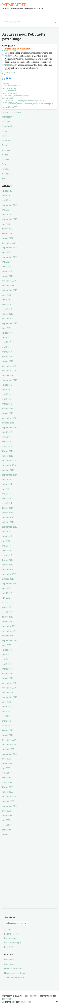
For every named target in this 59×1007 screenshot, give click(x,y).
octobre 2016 (8, 375)
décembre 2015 (9, 418)
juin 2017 (6, 337)
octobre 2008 (8, 801)
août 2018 (6, 295)
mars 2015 (7, 446)
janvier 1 (6, 834)
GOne (4, 79)
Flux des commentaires (14, 973)
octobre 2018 (8, 285)
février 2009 (7, 787)
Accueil (7, 929)
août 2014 (6, 479)
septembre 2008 (9, 806)
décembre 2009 (9, 740)
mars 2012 (7, 612)
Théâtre (5, 169)
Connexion (9, 964)
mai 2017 (6, 342)
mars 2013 (7, 555)
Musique (6, 121)
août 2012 (6, 588)
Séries (5, 155)
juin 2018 (6, 300)
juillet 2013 (7, 536)
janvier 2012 (7, 621)
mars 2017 (7, 352)
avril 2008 (6, 830)
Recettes (6, 140)
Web (4, 178)
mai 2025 (6, 210)
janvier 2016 (7, 413)
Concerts (6, 69)
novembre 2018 (9, 281)
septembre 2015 (9, 427)
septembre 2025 (9, 205)
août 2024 (6, 214)
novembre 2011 (9, 631)
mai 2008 (6, 825)
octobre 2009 (8, 749)
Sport (4, 164)
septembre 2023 (9, 219)
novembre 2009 (9, 744)
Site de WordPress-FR (14, 977)
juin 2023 (6, 224)
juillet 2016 (7, 385)
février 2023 (7, 229)
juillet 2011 (7, 650)
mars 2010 (7, 725)
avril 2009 (6, 778)
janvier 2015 (7, 456)
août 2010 (6, 702)
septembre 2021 (9, 248)
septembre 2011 (9, 640)
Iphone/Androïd (9, 88)
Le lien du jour (8, 107)
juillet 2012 (7, 593)
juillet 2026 (7, 191)
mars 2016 (7, 404)
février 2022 (7, 233)
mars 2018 (7, 309)
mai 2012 (6, 602)
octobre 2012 (8, 579)
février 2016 (7, 408)
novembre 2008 (9, 796)
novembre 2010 (9, 688)
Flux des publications (13, 968)
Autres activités (9, 50)
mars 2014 (7, 503)
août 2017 (6, 328)
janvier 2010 (7, 735)
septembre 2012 (9, 584)
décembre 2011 (9, 626)
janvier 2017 (7, 361)
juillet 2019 (7, 271)
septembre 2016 (9, 380)
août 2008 (6, 811)
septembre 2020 (9, 257)
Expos (5, 74)
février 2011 (7, 673)
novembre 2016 (9, 371)
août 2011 (6, 645)
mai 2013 (6, 546)
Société (5, 159)
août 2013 (6, 531)
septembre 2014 (9, 475)
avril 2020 (6, 266)
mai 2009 (6, 773)
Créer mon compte (12, 943)
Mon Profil (8, 947)
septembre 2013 (9, 527)
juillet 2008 (7, 815)
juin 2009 (6, 768)
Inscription (9, 960)
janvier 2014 (7, 513)
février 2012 (7, 617)
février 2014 (7, 508)
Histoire (5, 84)
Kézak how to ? (11, 934)
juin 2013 (6, 541)
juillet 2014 (7, 484)
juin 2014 (6, 489)
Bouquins (6, 60)
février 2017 (7, 356)
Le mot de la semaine (11, 112)
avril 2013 (6, 550)
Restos (5, 145)
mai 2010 (6, 716)
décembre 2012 (9, 569)
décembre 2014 (9, 460)
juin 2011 (6, 655)
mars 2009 (7, 782)
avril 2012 (6, 607)
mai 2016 (6, 394)
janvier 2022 (7, 238)
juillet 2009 (7, 763)
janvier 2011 (7, 678)
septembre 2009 (9, 754)
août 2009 (6, 759)
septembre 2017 (9, 323)
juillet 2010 (7, 707)
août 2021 (6, 252)
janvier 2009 (7, 792)
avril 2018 (6, 304)
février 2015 (7, 451)
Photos (5, 136)
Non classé (7, 126)
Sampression (25, 1002)
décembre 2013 (9, 517)
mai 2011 (6, 659)
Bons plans (7, 55)
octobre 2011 (8, 636)
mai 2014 (6, 494)
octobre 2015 (8, 423)
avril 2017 (6, 347)
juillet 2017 (7, 333)
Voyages (6, 174)
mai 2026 (6, 200)
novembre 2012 (9, 574)
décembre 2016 (9, 366)
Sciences (6, 150)
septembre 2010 (9, 697)
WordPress (10, 999)
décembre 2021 (9, 243)
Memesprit (7, 117)
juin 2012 (6, 598)
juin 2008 (6, 820)
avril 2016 (6, 399)
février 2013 (7, 560)
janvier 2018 (7, 314)
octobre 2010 (8, 692)
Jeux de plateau (9, 93)
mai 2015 (6, 437)
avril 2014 (6, 498)
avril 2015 (6, 442)
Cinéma (5, 65)
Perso (4, 131)
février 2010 (7, 730)
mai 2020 (6, 262)
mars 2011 (7, 669)
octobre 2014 (8, 470)
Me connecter (10, 938)
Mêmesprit (14, 4)
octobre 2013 (8, 522)
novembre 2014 (9, 465)
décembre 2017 (9, 319)
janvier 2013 (7, 565)
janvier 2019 (7, 276)
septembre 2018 (9, 290)
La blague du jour (9, 103)
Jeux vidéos (7, 98)
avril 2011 (6, 664)
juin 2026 (6, 195)
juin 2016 (6, 389)
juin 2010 (6, 711)
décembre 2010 (9, 683)
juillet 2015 (7, 432)
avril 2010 (6, 721)
